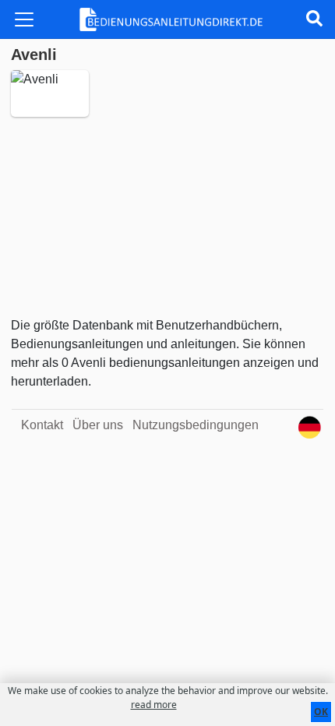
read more (154, 704)
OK (321, 711)
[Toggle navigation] (24, 19)
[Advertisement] (167, 216)
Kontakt (42, 425)
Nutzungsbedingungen (195, 425)
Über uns (97, 425)
